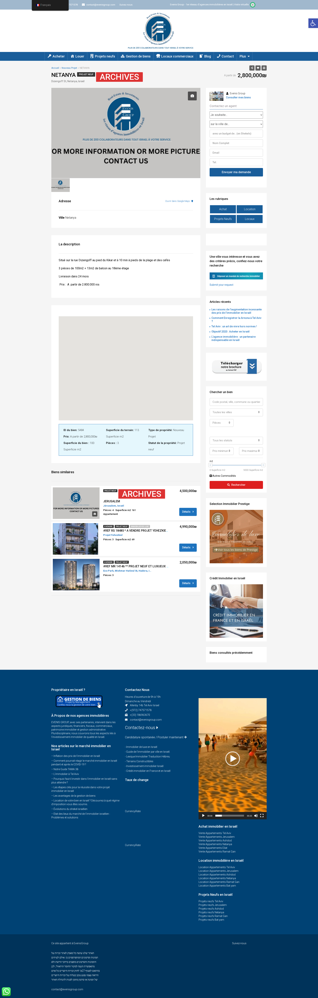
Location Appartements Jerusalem (219, 870)
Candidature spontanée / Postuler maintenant (154, 737)
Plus (243, 56)
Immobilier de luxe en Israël (141, 746)
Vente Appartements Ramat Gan (217, 851)
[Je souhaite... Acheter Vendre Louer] (236, 115)
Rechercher (238, 484)
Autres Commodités (224, 475)
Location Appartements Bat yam (217, 885)
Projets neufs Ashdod (211, 908)
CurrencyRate (133, 811)
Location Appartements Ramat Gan (219, 881)
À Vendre (108, 527)
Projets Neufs (223, 219)
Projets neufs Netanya (211, 912)
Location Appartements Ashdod (217, 874)
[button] (313, 23)
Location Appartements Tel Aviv (217, 867)
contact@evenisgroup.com (146, 719)
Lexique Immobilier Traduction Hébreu (148, 756)
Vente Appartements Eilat (213, 847)
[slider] (229, 816)
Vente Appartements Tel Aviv (215, 833)
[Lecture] (203, 815)
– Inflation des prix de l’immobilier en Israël (75, 755)
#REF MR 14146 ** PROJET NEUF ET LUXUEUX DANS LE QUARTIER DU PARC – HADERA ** (163, 566)
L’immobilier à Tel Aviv (66, 774)
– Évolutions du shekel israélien (69, 809)
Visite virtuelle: (242, 4)
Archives (119, 77)
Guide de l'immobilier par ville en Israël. (148, 751)
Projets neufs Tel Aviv (211, 901)
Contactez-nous (140, 727)
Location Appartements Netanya (217, 878)
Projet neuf (86, 74)
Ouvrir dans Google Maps (177, 201)
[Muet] (256, 815)
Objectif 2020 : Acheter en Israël (230, 331)
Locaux (250, 219)
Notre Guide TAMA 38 (66, 769)
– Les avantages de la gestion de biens (73, 795)
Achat (223, 209)
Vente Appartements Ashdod (215, 840)
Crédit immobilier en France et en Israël (148, 770)
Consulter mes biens (238, 97)
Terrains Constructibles (139, 761)
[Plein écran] (262, 815)
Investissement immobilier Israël (144, 766)
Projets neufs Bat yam (211, 919)
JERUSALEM (111, 501)
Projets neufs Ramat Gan (213, 916)
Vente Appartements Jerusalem (217, 836)
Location (249, 209)
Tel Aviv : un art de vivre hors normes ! (234, 326)
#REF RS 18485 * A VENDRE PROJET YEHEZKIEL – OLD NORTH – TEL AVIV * (153, 530)
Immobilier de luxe (140, 527)
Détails (186, 511)
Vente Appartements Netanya (215, 844)
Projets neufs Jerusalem (213, 905)
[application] (233, 758)
